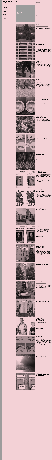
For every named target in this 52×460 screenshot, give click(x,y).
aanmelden (5, 8)
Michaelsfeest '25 (41, 356)
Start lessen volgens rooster (43, 15)
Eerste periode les (42, 9)
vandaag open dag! (41, 209)
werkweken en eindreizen (43, 81)
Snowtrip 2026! (40, 338)
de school (5, 7)
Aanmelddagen (40, 154)
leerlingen (4, 14)
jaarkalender (5, 10)
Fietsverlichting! (41, 283)
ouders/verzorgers (6, 15)
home (4, 6)
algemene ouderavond (42, 172)
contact (4, 11)
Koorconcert (40, 191)
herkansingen (40, 44)
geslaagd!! (39, 62)
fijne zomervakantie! (42, 26)
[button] (33, 13)
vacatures (4, 18)
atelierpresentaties (41, 136)
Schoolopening (41, 6)
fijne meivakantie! (41, 117)
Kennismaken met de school (40, 320)
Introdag (40, 12)
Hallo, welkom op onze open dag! (41, 247)
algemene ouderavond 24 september (42, 375)
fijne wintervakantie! (42, 264)
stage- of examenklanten (43, 99)
